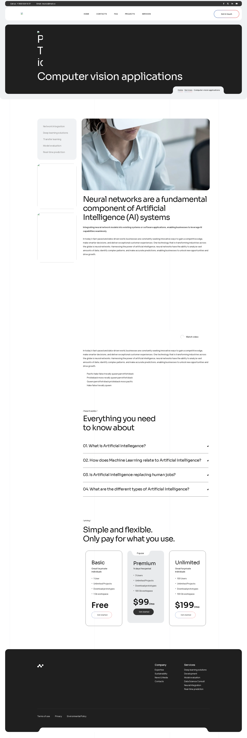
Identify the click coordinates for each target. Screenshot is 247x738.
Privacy (58, 716)
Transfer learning (52, 139)
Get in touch (226, 14)
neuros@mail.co (48, 3)
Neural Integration (192, 685)
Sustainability (161, 673)
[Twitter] (228, 4)
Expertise (159, 669)
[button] (187, 336)
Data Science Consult (194, 681)
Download (52, 197)
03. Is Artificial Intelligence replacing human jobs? (129, 475)
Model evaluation (52, 145)
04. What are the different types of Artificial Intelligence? (136, 489)
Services (188, 90)
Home (180, 90)
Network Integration (54, 126)
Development (190, 673)
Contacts (159, 681)
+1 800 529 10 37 (24, 3)
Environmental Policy (76, 716)
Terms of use (43, 716)
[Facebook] (223, 4)
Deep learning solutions (55, 132)
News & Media (161, 677)
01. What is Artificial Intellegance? (114, 446)
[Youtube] (237, 4)
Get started (102, 615)
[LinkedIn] (232, 4)
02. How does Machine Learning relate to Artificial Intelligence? (142, 460)
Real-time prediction (54, 152)
